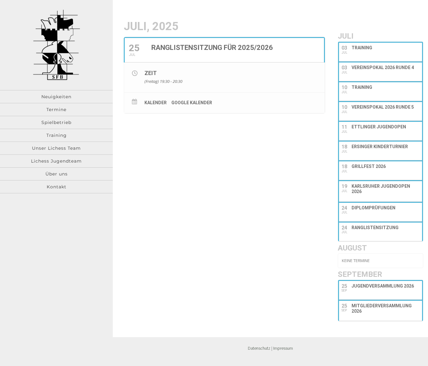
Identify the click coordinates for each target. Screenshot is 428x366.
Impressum (283, 348)
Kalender (155, 102)
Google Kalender (191, 102)
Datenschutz (259, 348)
